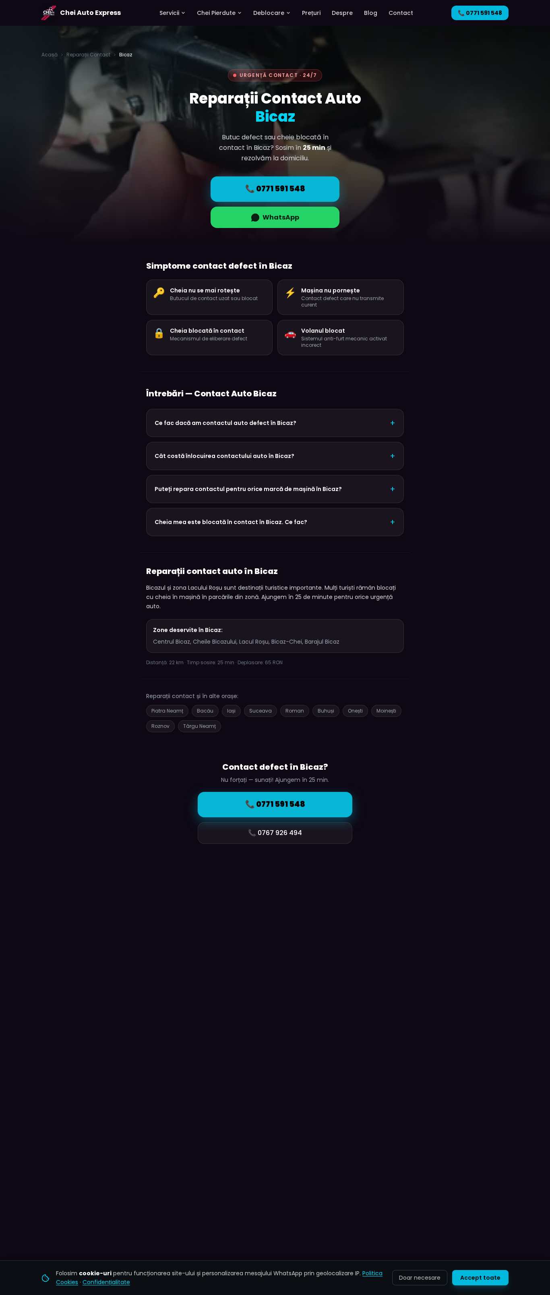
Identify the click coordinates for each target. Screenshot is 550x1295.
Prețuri (311, 13)
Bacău (205, 710)
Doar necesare (419, 1278)
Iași (231, 710)
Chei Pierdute (216, 13)
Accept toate (480, 1278)
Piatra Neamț (167, 710)
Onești (355, 710)
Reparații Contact (88, 55)
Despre (342, 13)
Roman (294, 710)
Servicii (169, 13)
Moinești (386, 710)
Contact (401, 13)
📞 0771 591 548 (480, 13)
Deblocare (268, 13)
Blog (370, 13)
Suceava (260, 710)
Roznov (160, 726)
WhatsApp (281, 217)
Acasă (49, 55)
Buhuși (326, 710)
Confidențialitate (106, 1282)
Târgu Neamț (199, 726)
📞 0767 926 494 (275, 832)
